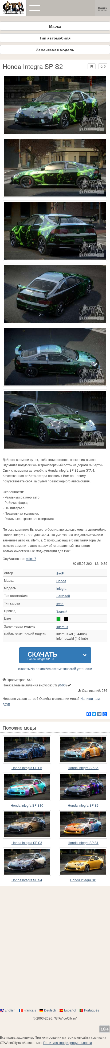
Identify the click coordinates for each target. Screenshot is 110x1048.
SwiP (60, 573)
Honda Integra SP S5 (83, 767)
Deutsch (50, 1010)
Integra (61, 588)
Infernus (62, 626)
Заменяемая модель (55, 49)
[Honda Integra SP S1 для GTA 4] (83, 824)
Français (29, 1010)
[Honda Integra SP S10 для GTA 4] (27, 787)
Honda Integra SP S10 (27, 805)
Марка (55, 26)
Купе (60, 603)
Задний (62, 611)
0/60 (62, 685)
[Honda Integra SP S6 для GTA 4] (27, 749)
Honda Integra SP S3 (26, 842)
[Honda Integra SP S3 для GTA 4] (27, 824)
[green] (58, 619)
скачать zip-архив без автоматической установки (55, 669)
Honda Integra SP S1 (83, 842)
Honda (61, 581)
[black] (66, 619)
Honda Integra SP (83, 880)
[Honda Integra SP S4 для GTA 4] (27, 861)
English (10, 1010)
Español (70, 1010)
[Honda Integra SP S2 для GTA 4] (55, 105)
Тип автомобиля (55, 38)
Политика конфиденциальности (67, 1042)
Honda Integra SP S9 (83, 805)
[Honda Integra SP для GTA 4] (83, 861)
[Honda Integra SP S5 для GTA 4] (83, 749)
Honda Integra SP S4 (26, 880)
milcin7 (31, 558)
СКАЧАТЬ (42, 655)
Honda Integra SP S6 (26, 767)
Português (91, 1010)
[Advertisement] (55, 946)
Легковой (63, 596)
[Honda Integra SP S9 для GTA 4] (83, 787)
